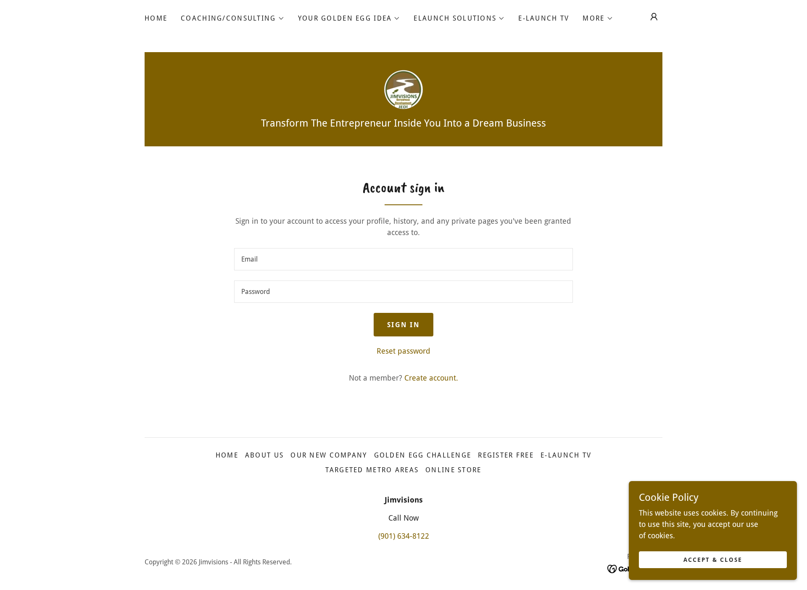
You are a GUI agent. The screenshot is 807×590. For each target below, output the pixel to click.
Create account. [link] (431, 377)
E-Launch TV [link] (543, 18)
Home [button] (227, 455)
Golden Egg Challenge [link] (423, 455)
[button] (232, 18)
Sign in (403, 325)
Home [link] (156, 18)
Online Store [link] (453, 470)
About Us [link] (264, 455)
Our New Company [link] (328, 455)
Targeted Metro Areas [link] (372, 470)
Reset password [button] (403, 351)
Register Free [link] (506, 455)
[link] (403, 89)
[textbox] (403, 259)
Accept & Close (712, 559)
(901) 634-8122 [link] (403, 536)
